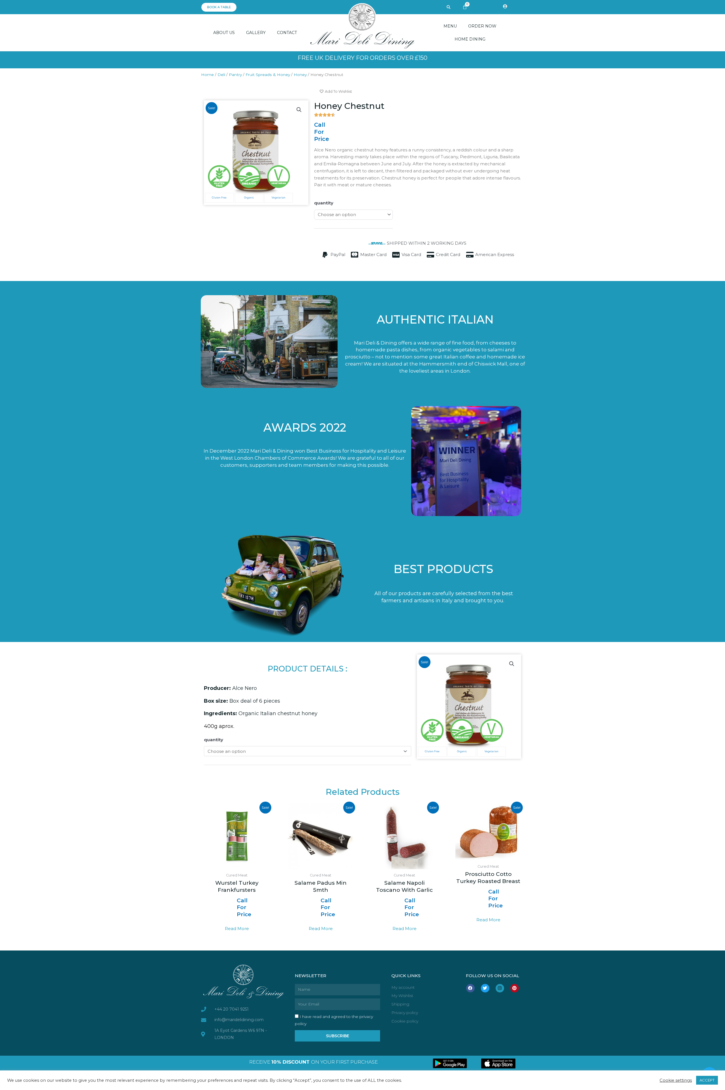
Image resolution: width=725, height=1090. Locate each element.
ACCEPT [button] (707, 1080)
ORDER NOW (482, 26)
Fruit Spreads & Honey (268, 74)
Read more (237, 928)
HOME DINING (470, 39)
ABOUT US (224, 32)
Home (207, 74)
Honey (300, 74)
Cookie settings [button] (676, 1080)
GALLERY (256, 32)
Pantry (235, 74)
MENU (450, 26)
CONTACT (287, 32)
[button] (448, 7)
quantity (323, 203)
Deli (221, 74)
